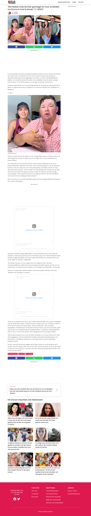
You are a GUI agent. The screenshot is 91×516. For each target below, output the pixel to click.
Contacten (34, 494)
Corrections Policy (52, 494)
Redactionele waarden (53, 497)
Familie (74, 2)
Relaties (80, 2)
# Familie (22, 354)
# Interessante (12, 354)
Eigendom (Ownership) (53, 500)
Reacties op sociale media (54, 503)
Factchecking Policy (52, 491)
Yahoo (10, 92)
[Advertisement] (34, 61)
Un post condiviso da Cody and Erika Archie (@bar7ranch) (34, 248)
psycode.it (34, 497)
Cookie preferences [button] (74, 494)
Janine (15, 12)
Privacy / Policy (72, 491)
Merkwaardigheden (64, 2)
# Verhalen (29, 354)
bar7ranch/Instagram (12, 153)
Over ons (34, 491)
